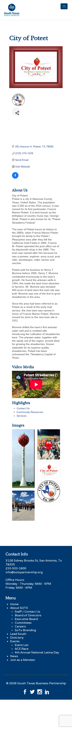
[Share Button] (16, 112)
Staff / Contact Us (27, 612)
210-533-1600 (16, 568)
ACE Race (21, 649)
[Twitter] (32, 691)
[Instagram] (39, 691)
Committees (23, 623)
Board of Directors (28, 615)
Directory (17, 637)
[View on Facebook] (15, 177)
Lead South (18, 634)
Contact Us (23, 408)
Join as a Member (22, 660)
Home (14, 604)
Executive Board (26, 619)
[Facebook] (25, 691)
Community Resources (30, 412)
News (14, 656)
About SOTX (19, 608)
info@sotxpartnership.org (24, 572)
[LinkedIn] (47, 691)
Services (22, 415)
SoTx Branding (25, 630)
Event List (21, 645)
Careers (20, 626)
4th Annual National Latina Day (37, 652)
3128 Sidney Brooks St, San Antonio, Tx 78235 (34, 562)
